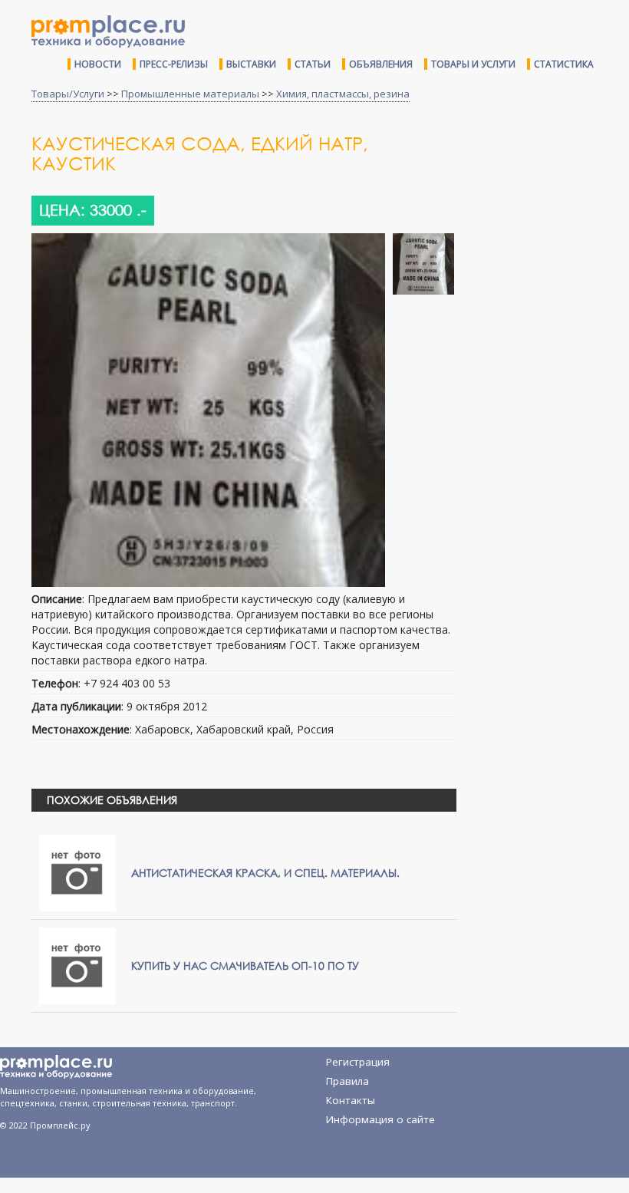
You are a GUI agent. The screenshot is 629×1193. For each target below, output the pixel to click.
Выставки (251, 64)
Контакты (350, 1100)
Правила (347, 1081)
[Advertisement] (548, 225)
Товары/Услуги (67, 94)
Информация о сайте (380, 1119)
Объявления (381, 64)
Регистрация (358, 1062)
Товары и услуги (473, 64)
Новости (97, 64)
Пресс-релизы (174, 64)
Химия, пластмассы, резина (343, 94)
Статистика (564, 64)
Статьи (313, 64)
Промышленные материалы (190, 94)
